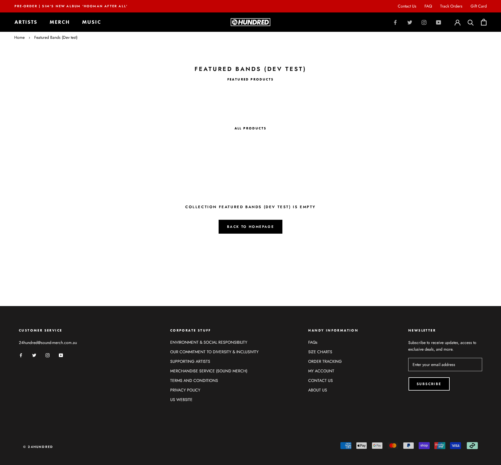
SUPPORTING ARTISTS (190, 361)
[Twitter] (409, 22)
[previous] (18, 95)
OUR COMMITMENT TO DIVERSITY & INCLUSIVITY (214, 352)
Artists (25, 22)
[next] (482, 95)
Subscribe (429, 384)
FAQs (312, 342)
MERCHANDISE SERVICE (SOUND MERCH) (208, 371)
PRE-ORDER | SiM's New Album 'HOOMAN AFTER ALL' (71, 6)
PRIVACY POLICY (185, 390)
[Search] (471, 22)
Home (19, 37)
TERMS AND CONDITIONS (194, 380)
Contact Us (407, 6)
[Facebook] (395, 22)
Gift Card (479, 6)
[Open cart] (484, 22)
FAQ (428, 6)
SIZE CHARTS (320, 352)
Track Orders (451, 6)
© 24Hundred (38, 446)
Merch (60, 22)
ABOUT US (317, 390)
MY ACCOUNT (321, 371)
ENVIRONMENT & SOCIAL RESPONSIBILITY (208, 342)
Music (91, 22)
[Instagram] (424, 22)
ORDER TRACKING (325, 361)
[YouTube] (438, 22)
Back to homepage (250, 226)
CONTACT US (320, 380)
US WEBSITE (181, 399)
